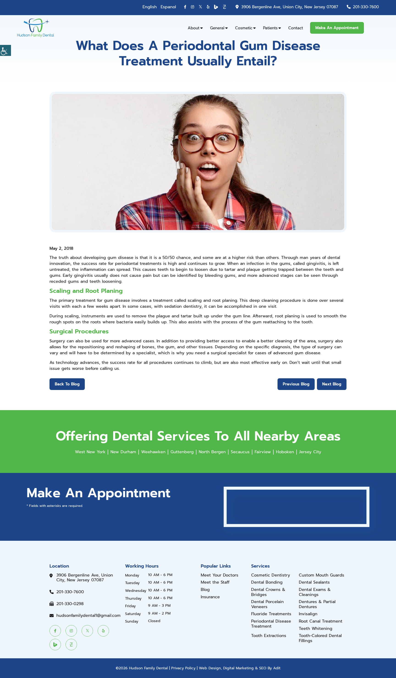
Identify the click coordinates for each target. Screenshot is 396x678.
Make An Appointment (337, 28)
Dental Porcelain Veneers (267, 604)
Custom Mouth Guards (321, 575)
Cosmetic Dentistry (270, 575)
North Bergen (212, 452)
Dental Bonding (267, 582)
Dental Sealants (314, 582)
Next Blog (331, 384)
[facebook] (185, 7)
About (193, 28)
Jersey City (310, 452)
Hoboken (285, 452)
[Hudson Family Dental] (35, 28)
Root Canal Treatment (320, 621)
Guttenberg (182, 452)
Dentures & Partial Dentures (317, 604)
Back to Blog (67, 384)
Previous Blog (296, 384)
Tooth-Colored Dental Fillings (320, 638)
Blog (205, 589)
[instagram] (192, 7)
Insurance (210, 597)
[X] (200, 7)
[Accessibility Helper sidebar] (5, 50)
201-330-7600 (366, 7)
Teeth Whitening (315, 628)
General (217, 28)
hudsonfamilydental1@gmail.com (88, 615)
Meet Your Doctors (219, 575)
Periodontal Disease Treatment (271, 624)
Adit (276, 668)
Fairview (263, 452)
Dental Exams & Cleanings (315, 592)
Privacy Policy (183, 668)
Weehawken (153, 452)
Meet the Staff (215, 582)
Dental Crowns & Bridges (268, 592)
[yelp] (208, 7)
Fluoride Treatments (271, 614)
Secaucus (240, 452)
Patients (270, 28)
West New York (90, 452)
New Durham (123, 452)
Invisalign (308, 614)
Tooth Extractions (268, 635)
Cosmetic (243, 28)
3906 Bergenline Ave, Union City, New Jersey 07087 (289, 7)
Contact (295, 28)
